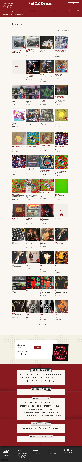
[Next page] (49, 324)
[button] (68, 11)
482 (46, 324)
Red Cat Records (71, 452)
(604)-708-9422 (75, 3)
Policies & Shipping (52, 453)
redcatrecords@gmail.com (73, 2)
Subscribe (38, 347)
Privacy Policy (51, 452)
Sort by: (59, 30)
